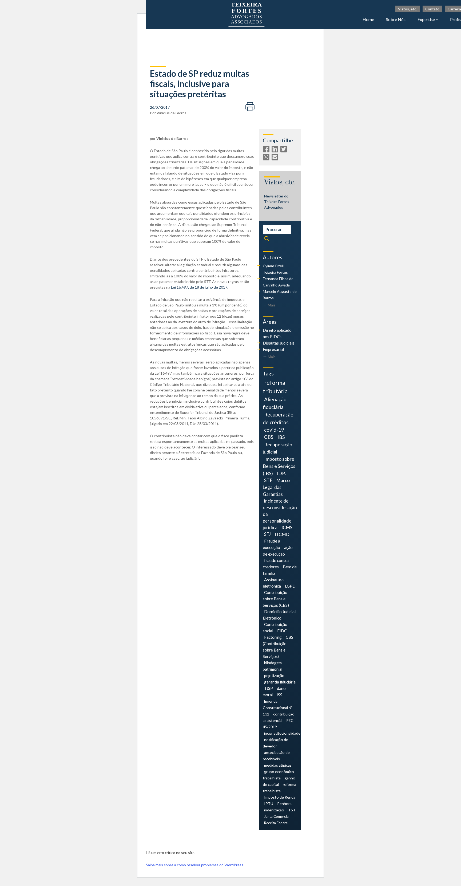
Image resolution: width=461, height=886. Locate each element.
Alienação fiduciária (275, 403)
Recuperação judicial (277, 448)
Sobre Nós (396, 19)
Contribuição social (275, 627)
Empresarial (273, 349)
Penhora (284, 803)
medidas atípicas (278, 765)
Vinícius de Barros (171, 113)
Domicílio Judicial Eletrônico (279, 614)
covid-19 (274, 430)
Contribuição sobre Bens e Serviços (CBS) (276, 599)
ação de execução (278, 550)
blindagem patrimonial (272, 665)
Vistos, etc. (407, 9)
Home (368, 19)
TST (292, 810)
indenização (274, 810)
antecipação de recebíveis (276, 755)
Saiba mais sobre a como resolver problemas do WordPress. (195, 865)
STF (268, 480)
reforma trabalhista (279, 787)
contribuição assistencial (279, 717)
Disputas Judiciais (279, 343)
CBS (268, 437)
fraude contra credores (276, 563)
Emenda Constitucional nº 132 (277, 707)
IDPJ (282, 473)
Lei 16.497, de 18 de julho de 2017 (199, 287)
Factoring (273, 637)
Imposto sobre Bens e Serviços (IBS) (279, 466)
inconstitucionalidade (282, 733)
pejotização (274, 675)
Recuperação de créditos (278, 418)
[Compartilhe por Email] (276, 158)
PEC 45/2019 (278, 723)
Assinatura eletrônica (273, 582)
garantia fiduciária (280, 681)
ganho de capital (279, 781)
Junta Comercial (276, 816)
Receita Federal (276, 823)
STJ (267, 534)
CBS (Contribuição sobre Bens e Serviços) (278, 647)
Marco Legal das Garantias (276, 487)
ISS (279, 694)
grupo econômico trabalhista (278, 774)
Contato (432, 9)
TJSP (268, 688)
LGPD (290, 585)
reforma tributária (275, 387)
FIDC (282, 630)
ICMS (286, 527)
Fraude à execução (271, 544)
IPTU (268, 803)
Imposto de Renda (279, 797)
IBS (281, 437)
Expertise (426, 19)
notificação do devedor (275, 742)
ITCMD (282, 534)
